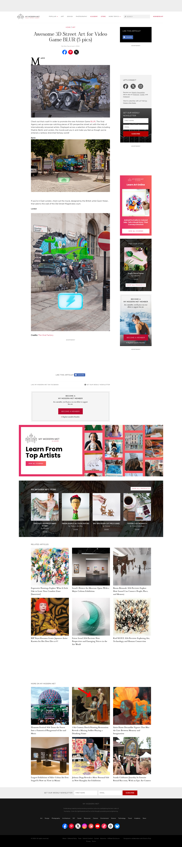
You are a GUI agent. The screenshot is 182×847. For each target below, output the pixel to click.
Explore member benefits (71, 417)
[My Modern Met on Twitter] (78, 826)
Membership (158, 16)
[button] (114, 16)
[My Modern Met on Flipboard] (91, 826)
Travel (130, 818)
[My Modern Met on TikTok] (104, 826)
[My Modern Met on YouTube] (97, 826)
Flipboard (126, 97)
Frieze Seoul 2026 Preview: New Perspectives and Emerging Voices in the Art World (89, 641)
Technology (122, 818)
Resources (87, 818)
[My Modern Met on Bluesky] (117, 826)
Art (62, 16)
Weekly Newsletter (138, 92)
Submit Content (88, 838)
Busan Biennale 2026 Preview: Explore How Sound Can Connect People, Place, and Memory (130, 591)
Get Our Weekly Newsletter (98, 385)
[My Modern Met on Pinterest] (71, 826)
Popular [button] (53, 16)
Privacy (88, 841)
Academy (94, 16)
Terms (94, 841)
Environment (104, 818)
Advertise (103, 838)
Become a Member (70, 411)
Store (103, 16)
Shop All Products (136, 285)
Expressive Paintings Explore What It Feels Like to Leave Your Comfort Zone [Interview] (49, 591)
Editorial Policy (72, 838)
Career (79, 818)
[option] (93, 464)
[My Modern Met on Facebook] (65, 826)
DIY (74, 818)
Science (113, 818)
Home (68, 27)
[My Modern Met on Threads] (110, 826)
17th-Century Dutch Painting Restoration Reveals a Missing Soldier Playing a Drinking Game (90, 730)
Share (80, 375)
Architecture (66, 818)
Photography (81, 16)
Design (70, 16)
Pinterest (136, 95)
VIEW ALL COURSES (135, 231)
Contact (96, 838)
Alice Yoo (66, 46)
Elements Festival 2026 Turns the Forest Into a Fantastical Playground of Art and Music (48, 730)
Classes (95, 818)
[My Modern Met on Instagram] (84, 826)
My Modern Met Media (135, 102)
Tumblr (142, 95)
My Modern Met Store (43, 489)
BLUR (92, 121)
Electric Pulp (147, 838)
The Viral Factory (45, 335)
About (64, 838)
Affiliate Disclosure (113, 838)
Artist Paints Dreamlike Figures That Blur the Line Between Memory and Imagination (131, 730)
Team (80, 838)
